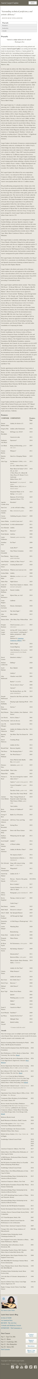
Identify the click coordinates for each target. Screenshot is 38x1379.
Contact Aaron (31, 1335)
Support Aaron (31, 1341)
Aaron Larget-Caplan (9, 2)
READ (26, 1082)
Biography (5, 23)
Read (17, 1055)
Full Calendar (5, 1349)
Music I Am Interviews (31, 1351)
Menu (33, 3)
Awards (4, 31)
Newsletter (31, 1346)
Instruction (5, 28)
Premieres (5, 25)
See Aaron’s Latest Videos (8, 1310)
